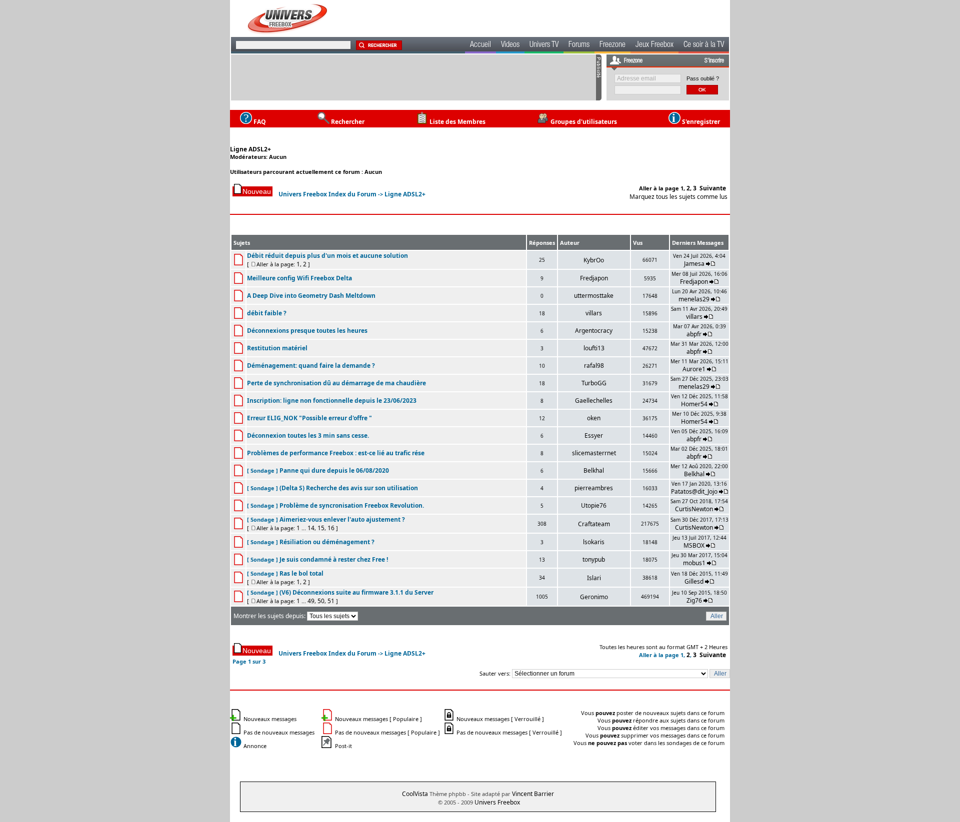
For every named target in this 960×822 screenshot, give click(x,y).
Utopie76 (593, 505)
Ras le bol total (302, 573)
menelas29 (694, 299)
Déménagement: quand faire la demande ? (311, 365)
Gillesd (694, 581)
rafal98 (594, 365)
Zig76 (694, 600)
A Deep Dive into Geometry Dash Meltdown (311, 295)
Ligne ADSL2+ (250, 149)
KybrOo (594, 260)
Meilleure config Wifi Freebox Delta (299, 278)
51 (331, 601)
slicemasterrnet (594, 453)
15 (321, 528)
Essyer (593, 435)
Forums (579, 45)
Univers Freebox (497, 802)
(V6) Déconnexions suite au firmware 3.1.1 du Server (357, 592)
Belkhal (594, 470)
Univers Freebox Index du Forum (327, 194)
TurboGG (594, 383)
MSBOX (694, 545)
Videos (510, 45)
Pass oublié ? (702, 78)
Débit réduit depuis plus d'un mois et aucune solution (327, 255)
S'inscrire (714, 61)
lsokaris (593, 542)
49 (311, 601)
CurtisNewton (694, 509)
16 (331, 528)
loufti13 (594, 348)
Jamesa (694, 263)
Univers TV (544, 45)
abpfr (694, 334)
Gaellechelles (593, 400)
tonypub (593, 559)
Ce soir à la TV (704, 45)
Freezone (613, 45)
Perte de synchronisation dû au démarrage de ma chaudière (336, 383)
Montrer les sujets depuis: (270, 616)
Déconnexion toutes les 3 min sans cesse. (308, 435)
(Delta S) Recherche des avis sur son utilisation (349, 488)
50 (321, 601)
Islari (594, 578)
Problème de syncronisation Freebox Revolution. (352, 505)
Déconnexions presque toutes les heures (307, 330)
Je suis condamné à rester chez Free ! (334, 559)
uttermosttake (594, 295)
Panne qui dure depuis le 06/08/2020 (334, 470)
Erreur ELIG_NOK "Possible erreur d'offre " (309, 418)
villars (594, 313)
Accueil (480, 45)
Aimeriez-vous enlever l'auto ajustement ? (342, 519)
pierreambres (593, 488)
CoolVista (415, 794)
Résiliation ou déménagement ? (327, 542)
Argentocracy (593, 330)
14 (311, 528)
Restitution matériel (277, 348)
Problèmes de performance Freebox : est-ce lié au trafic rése (335, 453)
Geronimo (594, 597)
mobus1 (694, 563)
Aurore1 (694, 369)
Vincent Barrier (533, 794)
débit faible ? (266, 313)
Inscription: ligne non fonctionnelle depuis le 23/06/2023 (331, 400)
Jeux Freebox (655, 45)
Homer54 (694, 404)
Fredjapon (594, 278)
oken (593, 418)
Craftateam (594, 524)
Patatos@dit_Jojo (694, 491)
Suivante (713, 188)
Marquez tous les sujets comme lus (679, 196)
